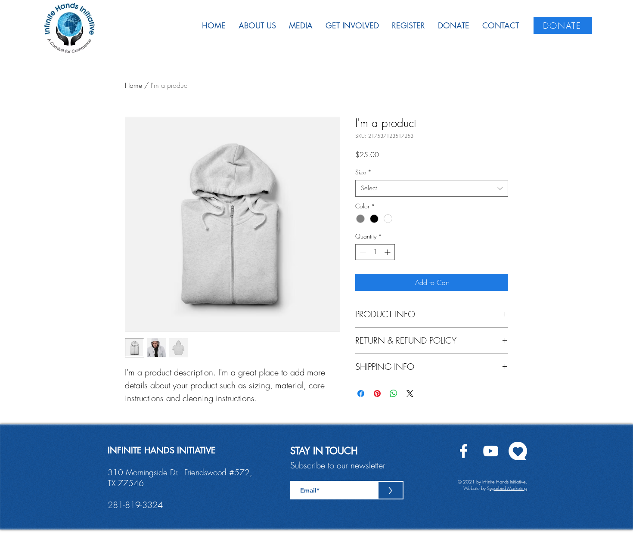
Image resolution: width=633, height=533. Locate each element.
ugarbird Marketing (508, 488)
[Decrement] (362, 252)
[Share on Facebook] (361, 393)
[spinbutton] (375, 252)
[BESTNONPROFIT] (518, 451)
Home (133, 85)
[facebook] (463, 451)
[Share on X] (410, 393)
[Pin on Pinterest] (377, 393)
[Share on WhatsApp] (393, 393)
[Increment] (388, 252)
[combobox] (431, 188)
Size (363, 172)
